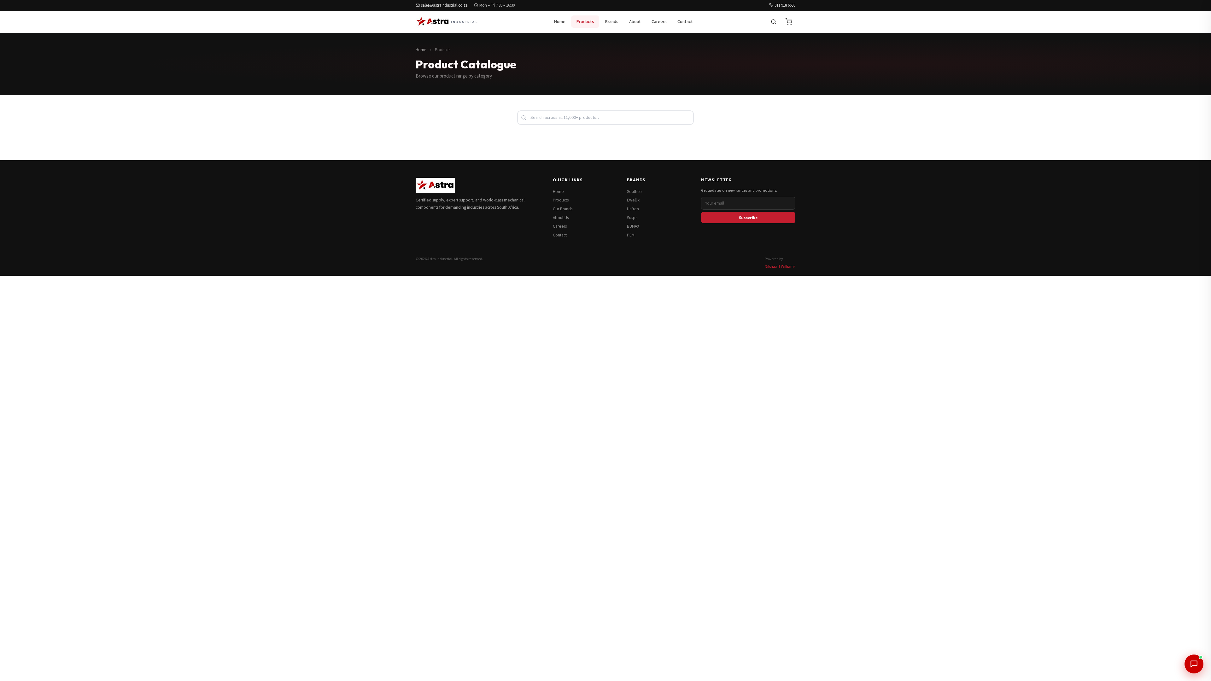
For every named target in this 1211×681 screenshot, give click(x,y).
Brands (611, 21)
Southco (634, 192)
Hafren (633, 209)
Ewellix (633, 200)
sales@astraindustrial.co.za (444, 5)
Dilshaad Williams (780, 267)
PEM (631, 235)
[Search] (773, 21)
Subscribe (748, 217)
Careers (659, 21)
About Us (561, 218)
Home (559, 21)
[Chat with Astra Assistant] (1194, 664)
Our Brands (562, 209)
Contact (685, 21)
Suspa (632, 218)
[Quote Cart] (788, 21)
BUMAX (633, 226)
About (635, 21)
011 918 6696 (785, 5)
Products (585, 21)
